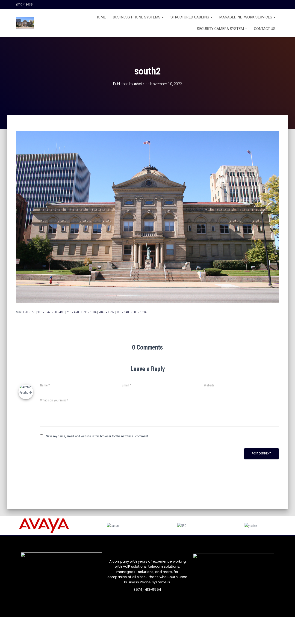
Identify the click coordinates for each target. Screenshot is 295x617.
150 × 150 (29, 312)
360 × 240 (122, 312)
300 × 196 (43, 312)
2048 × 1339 (106, 312)
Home (100, 17)
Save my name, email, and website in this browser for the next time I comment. (97, 436)
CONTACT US (264, 29)
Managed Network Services (246, 17)
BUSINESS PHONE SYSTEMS (137, 17)
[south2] (147, 216)
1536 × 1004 (89, 312)
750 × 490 (58, 312)
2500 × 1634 (139, 312)
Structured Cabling (190, 17)
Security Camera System (221, 29)
